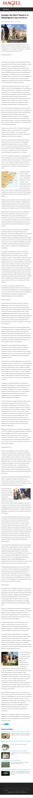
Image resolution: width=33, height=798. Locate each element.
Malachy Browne (16, 21)
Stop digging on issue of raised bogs (10, 760)
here (7, 790)
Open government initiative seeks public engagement (15, 769)
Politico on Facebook (20, 792)
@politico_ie (11, 792)
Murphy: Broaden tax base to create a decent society (15, 731)
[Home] (16, 4)
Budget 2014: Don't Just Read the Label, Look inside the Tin (16, 741)
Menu (7, 9)
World (6, 724)
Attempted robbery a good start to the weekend (14, 750)
